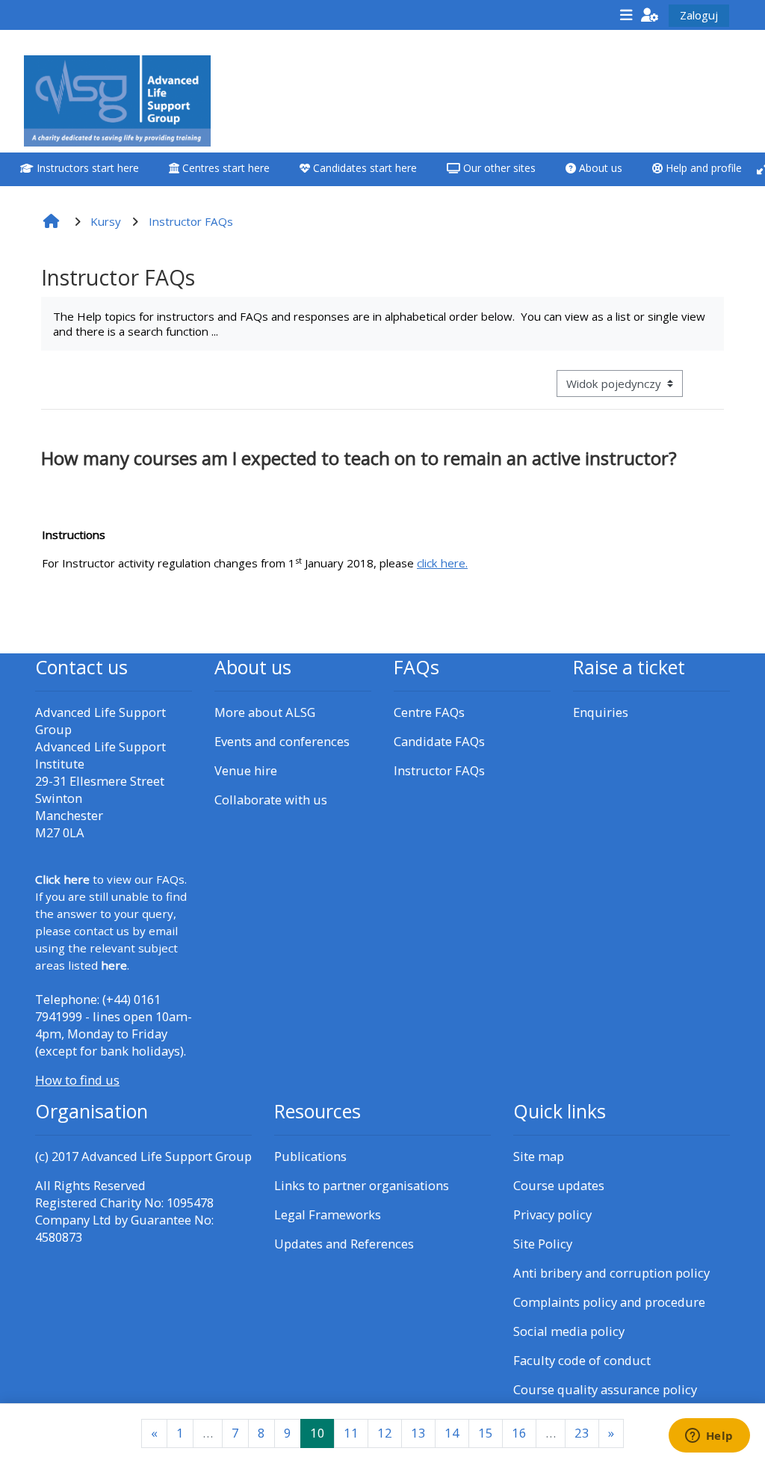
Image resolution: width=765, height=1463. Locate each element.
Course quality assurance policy (605, 1389)
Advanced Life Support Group (166, 1156)
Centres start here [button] (224, 168)
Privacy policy (552, 1214)
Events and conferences (282, 741)
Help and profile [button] (702, 168)
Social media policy (569, 1331)
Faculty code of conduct (582, 1360)
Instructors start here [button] (86, 168)
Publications (310, 1156)
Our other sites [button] (498, 168)
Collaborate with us (270, 799)
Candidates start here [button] (363, 168)
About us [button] (599, 168)
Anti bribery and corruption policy (611, 1272)
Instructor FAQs (439, 770)
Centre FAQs (429, 712)
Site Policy (542, 1243)
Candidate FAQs (439, 741)
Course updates (558, 1185)
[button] (650, 14)
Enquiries (600, 712)
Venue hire (245, 770)
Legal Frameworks (327, 1214)
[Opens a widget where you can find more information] (709, 1437)
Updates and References (344, 1243)
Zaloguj (699, 14)
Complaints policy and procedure (609, 1301)
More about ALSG (264, 712)
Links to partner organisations (361, 1185)
